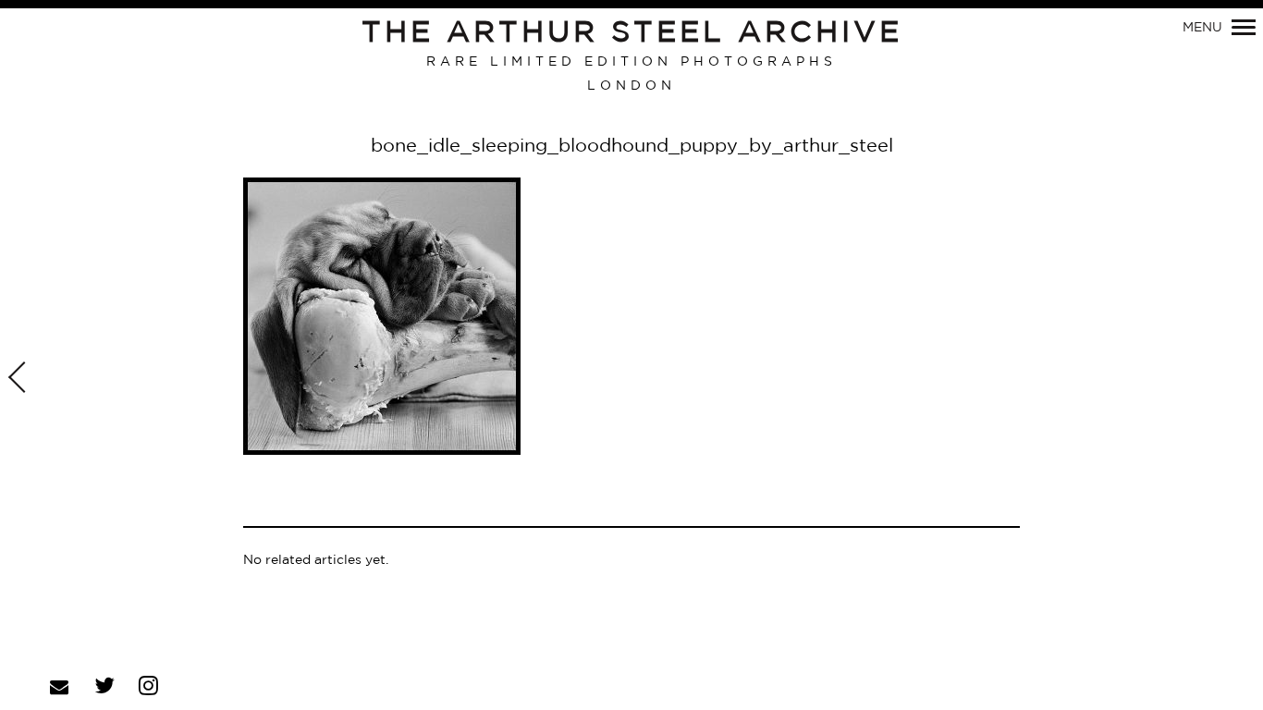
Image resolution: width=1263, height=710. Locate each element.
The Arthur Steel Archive (632, 33)
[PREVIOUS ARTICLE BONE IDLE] (19, 379)
